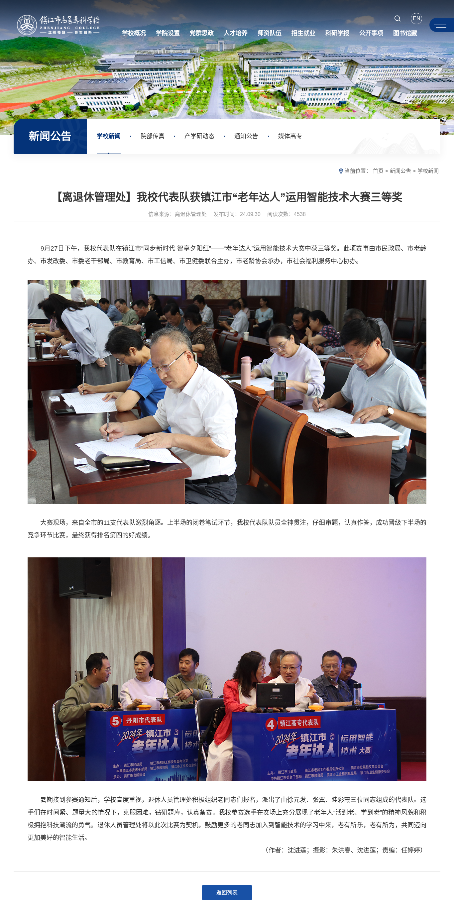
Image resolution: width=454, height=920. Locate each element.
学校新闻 (109, 136)
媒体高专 (290, 136)
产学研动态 (199, 136)
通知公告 (246, 136)
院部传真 (153, 136)
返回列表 (227, 892)
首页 (378, 171)
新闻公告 (400, 171)
